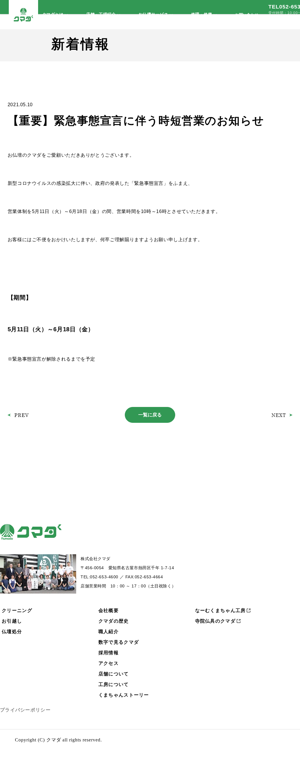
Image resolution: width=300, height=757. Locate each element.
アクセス (108, 663)
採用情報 (108, 652)
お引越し (12, 621)
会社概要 (108, 610)
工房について (113, 684)
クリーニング (17, 610)
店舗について (113, 673)
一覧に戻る (150, 414)
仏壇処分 (12, 631)
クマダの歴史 (113, 621)
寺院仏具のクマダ (215, 621)
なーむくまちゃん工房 (220, 610)
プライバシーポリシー (25, 709)
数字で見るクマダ (118, 642)
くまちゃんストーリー (123, 694)
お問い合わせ (246, 15)
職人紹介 (108, 631)
